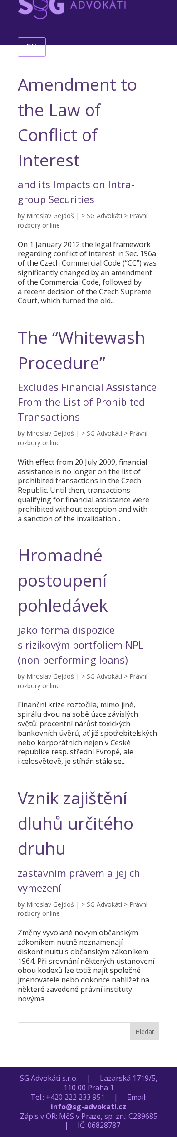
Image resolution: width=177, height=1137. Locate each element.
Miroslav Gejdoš (50, 215)
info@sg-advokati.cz (88, 1107)
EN (31, 46)
